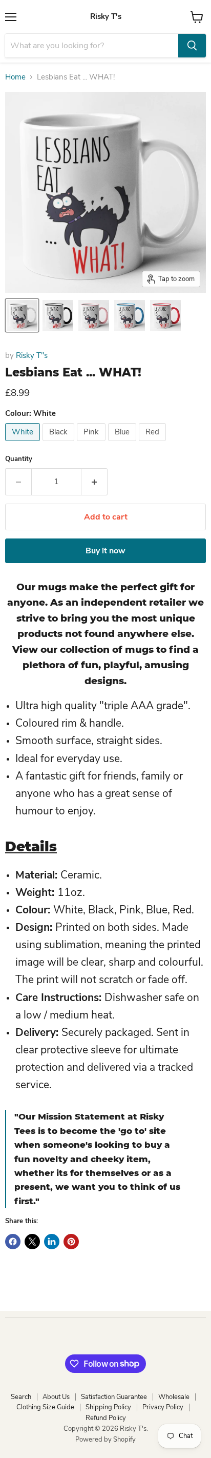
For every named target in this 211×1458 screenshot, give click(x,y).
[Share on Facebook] (12, 1241)
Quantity (18, 459)
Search (21, 1397)
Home (15, 77)
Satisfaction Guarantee (114, 1397)
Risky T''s (32, 355)
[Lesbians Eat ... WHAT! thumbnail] (22, 315)
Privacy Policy (162, 1407)
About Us (56, 1397)
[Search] (192, 45)
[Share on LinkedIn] (51, 1241)
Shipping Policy (108, 1407)
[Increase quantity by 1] (94, 481)
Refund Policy (106, 1418)
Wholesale (173, 1397)
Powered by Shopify (105, 1439)
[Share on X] (32, 1241)
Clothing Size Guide (45, 1407)
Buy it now (105, 550)
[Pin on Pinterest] (71, 1241)
